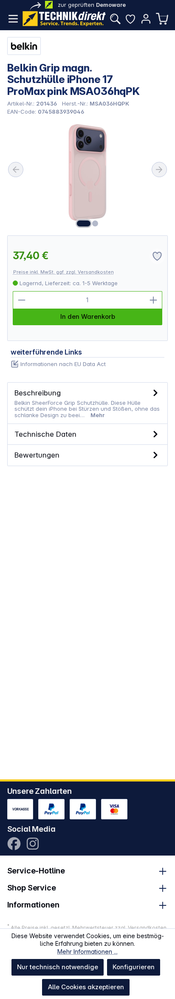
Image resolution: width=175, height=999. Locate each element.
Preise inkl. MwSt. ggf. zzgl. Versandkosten (63, 272)
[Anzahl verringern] (22, 300)
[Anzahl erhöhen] (153, 300)
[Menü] (13, 19)
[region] (87, 175)
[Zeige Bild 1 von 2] (83, 223)
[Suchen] (115, 19)
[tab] (88, 403)
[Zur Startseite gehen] (64, 18)
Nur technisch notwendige (57, 967)
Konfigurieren (134, 967)
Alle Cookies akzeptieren (86, 987)
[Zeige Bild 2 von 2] (95, 223)
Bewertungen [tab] (36, 454)
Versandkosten (147, 928)
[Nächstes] (159, 169)
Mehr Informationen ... (87, 951)
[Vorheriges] (16, 169)
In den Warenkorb (87, 316)
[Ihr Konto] (146, 19)
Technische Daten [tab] (45, 433)
